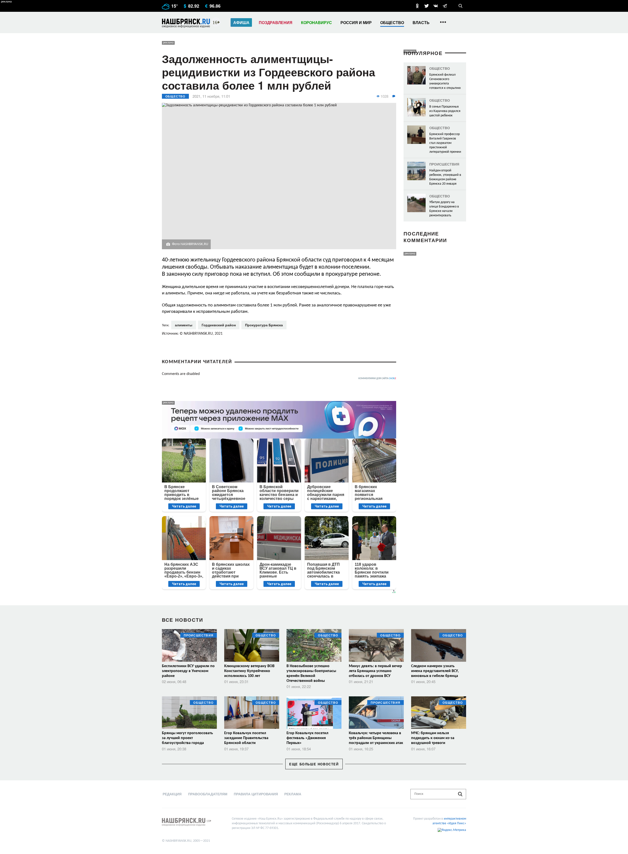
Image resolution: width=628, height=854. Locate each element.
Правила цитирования (256, 793)
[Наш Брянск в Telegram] (445, 6)
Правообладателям (207, 793)
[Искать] (460, 794)
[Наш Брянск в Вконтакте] (435, 6)
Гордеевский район (219, 324)
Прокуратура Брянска (264, 324)
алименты (183, 324)
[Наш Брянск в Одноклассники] (417, 6)
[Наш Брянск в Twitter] (426, 6)
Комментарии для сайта (377, 378)
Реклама (292, 793)
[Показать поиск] (460, 6)
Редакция (172, 793)
